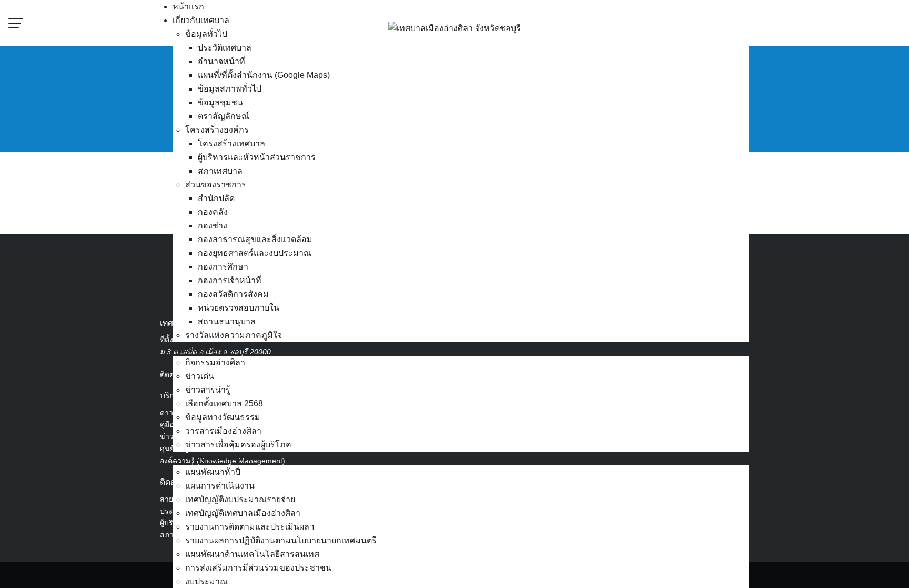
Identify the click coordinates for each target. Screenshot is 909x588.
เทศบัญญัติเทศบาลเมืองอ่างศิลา (242, 513)
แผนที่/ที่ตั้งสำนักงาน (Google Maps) (264, 75)
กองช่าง (212, 225)
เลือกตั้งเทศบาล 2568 (224, 403)
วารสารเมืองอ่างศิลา (223, 430)
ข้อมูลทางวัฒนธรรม (222, 417)
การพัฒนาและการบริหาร (219, 458)
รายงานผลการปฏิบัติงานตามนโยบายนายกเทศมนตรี (281, 540)
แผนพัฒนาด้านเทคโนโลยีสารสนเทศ (252, 554)
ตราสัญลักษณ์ (223, 116)
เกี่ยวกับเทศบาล (201, 20)
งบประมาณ (206, 581)
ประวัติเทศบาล (224, 47)
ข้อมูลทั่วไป (206, 33)
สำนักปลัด (216, 198)
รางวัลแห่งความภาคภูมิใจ (233, 335)
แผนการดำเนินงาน (220, 485)
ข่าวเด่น (199, 376)
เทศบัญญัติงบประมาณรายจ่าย (240, 499)
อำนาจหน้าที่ (221, 61)
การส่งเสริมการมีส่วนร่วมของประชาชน (258, 567)
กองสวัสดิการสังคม (233, 294)
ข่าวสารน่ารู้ (207, 389)
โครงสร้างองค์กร (217, 129)
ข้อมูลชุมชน (220, 102)
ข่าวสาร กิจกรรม (204, 348)
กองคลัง (213, 211)
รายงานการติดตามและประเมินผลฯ (249, 526)
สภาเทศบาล (220, 170)
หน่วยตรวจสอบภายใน (238, 307)
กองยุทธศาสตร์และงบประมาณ (254, 252)
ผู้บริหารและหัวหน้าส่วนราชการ (257, 157)
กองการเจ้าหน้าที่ (229, 280)
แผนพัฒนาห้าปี (212, 471)
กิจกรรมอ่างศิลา (215, 362)
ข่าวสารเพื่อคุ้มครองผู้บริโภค (238, 444)
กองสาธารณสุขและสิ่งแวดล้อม (255, 239)
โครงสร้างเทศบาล (231, 143)
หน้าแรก (188, 6)
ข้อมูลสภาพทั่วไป (229, 88)
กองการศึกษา (223, 266)
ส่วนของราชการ (215, 184)
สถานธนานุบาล (227, 321)
